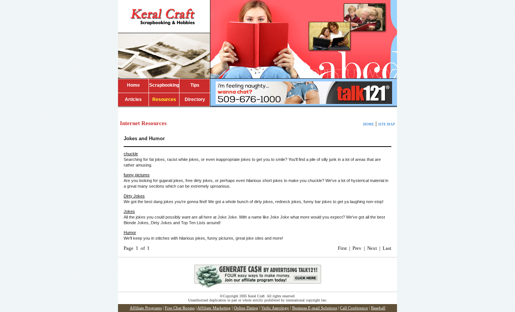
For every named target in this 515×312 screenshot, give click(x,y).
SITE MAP (386, 124)
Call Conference (354, 308)
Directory (195, 99)
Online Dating (246, 308)
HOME (368, 124)
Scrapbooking (164, 85)
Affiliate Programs (146, 308)
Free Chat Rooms (180, 308)
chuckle (131, 153)
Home (133, 85)
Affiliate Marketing (214, 308)
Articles (133, 99)
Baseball (378, 308)
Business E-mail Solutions (314, 308)
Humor (130, 232)
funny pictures (137, 175)
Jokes (129, 211)
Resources (164, 99)
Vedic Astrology (275, 308)
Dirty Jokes (134, 196)
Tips (194, 85)
